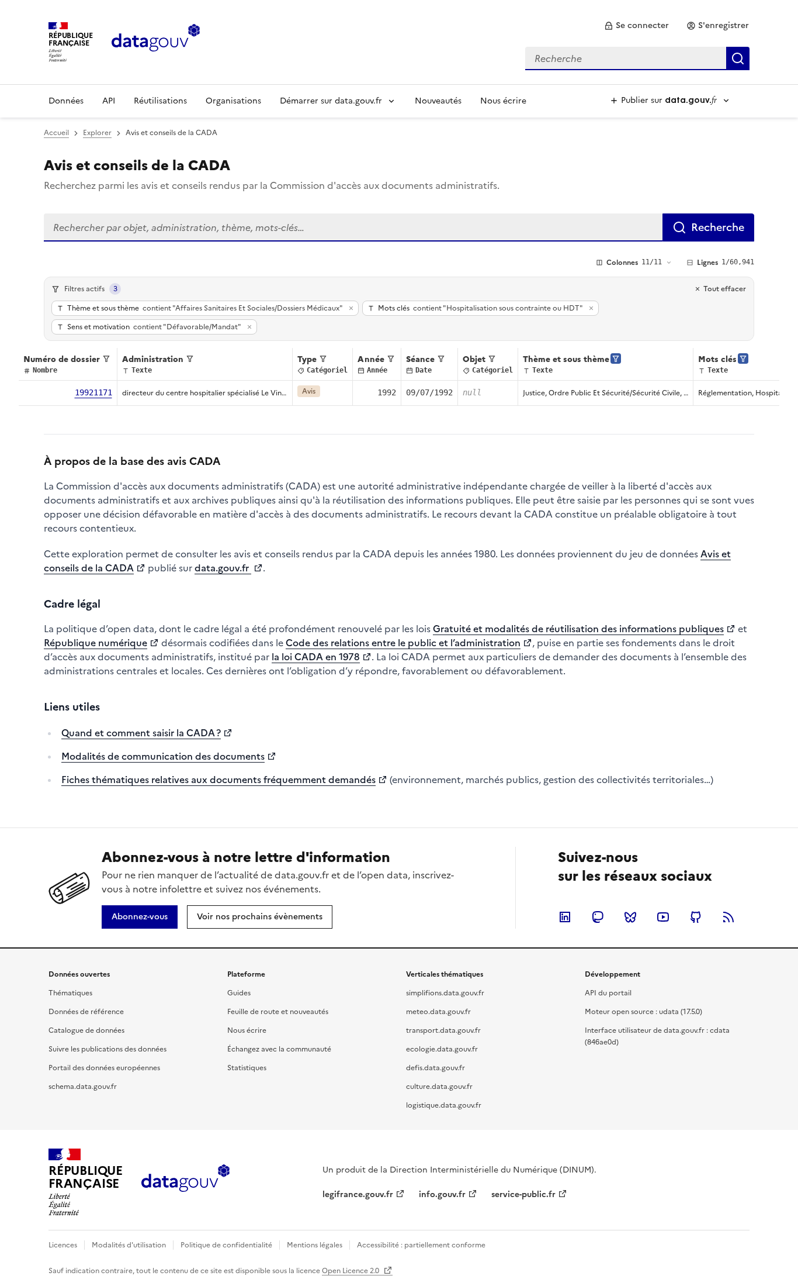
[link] (636, 25)
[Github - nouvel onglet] (695, 917)
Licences (62, 1245)
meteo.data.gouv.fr (438, 1011)
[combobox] (637, 58)
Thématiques (70, 993)
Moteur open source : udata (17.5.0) (643, 1011)
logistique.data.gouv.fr (443, 1105)
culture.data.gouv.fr (439, 1086)
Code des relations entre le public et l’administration (403, 643)
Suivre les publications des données (107, 1049)
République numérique (95, 643)
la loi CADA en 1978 (316, 657)
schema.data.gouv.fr (82, 1086)
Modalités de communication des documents (163, 756)
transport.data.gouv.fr (443, 1030)
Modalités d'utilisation (129, 1245)
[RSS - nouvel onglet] (728, 917)
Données (66, 101)
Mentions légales (314, 1245)
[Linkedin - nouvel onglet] (565, 917)
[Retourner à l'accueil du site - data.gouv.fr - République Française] (185, 1182)
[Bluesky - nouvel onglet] (630, 917)
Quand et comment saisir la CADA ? (141, 733)
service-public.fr (523, 1194)
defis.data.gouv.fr (435, 1068)
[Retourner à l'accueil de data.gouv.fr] (156, 41)
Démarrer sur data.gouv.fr (331, 101)
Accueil (56, 132)
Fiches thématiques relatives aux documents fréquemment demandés (218, 780)
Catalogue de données (86, 1030)
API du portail (608, 993)
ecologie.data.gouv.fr (442, 1049)
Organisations (233, 101)
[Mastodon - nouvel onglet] (597, 917)
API (108, 101)
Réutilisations (160, 101)
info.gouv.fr (442, 1194)
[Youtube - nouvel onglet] (663, 917)
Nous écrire (503, 101)
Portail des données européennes (104, 1068)
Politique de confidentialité (226, 1245)
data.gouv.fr (223, 568)
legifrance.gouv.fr (357, 1194)
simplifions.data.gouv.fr (445, 993)
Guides (239, 993)
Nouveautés (438, 101)
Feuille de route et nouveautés (277, 1011)
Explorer (97, 132)
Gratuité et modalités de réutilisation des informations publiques (578, 629)
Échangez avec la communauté (279, 1049)
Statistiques (246, 1068)
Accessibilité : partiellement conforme (421, 1245)
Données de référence (86, 1011)
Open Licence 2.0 (351, 1271)
